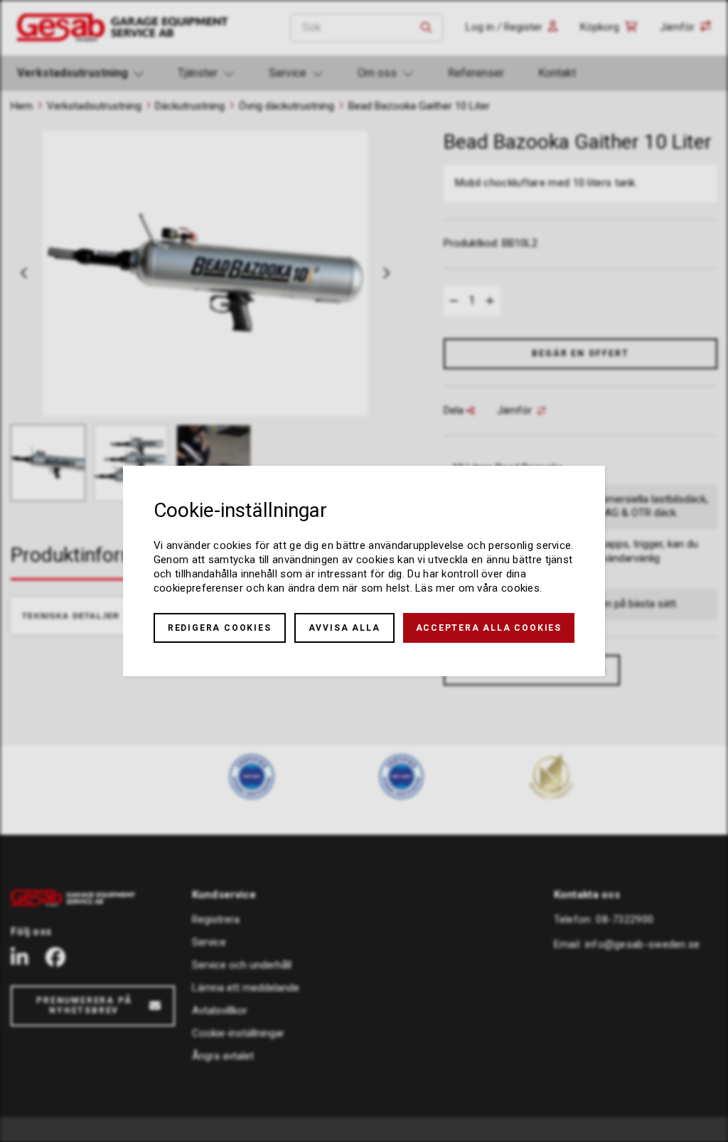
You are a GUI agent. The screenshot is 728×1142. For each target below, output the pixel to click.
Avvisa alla (344, 628)
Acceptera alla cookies (489, 628)
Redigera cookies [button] (220, 628)
